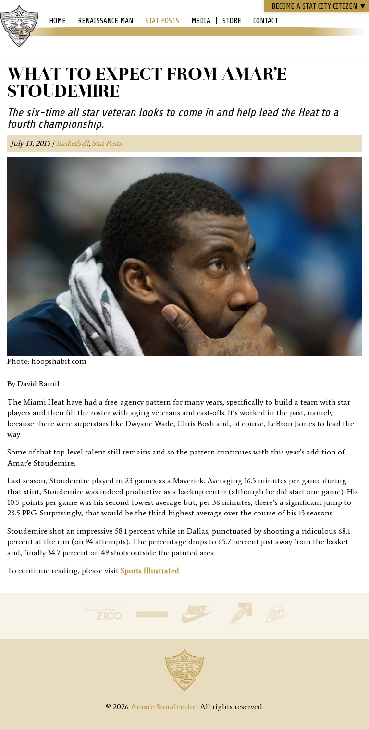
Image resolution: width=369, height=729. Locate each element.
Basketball (72, 143)
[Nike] (198, 623)
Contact (265, 20)
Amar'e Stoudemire (19, 26)
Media (200, 20)
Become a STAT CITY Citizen (319, 6)
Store (231, 20)
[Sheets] (275, 623)
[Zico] (104, 623)
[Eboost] (240, 623)
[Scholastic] (152, 623)
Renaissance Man (105, 20)
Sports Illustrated (150, 570)
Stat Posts (162, 20)
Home (57, 20)
